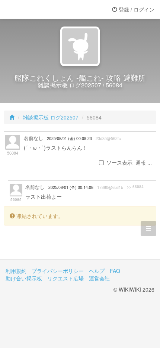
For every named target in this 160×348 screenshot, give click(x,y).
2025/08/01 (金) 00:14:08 (70, 187)
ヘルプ (97, 270)
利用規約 (16, 270)
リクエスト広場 (65, 278)
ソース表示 (119, 162)
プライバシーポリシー (58, 270)
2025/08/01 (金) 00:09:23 (69, 138)
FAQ (115, 270)
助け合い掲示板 (24, 278)
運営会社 (99, 278)
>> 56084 (135, 186)
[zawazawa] (35, 9)
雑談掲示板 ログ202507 (51, 117)
